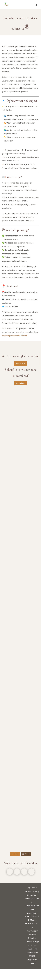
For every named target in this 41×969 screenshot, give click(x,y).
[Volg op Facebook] (10, 871)
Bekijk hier (20, 363)
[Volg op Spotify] (31, 871)
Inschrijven (20, 383)
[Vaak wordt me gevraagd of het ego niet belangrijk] (20, 750)
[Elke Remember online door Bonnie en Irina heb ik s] (20, 466)
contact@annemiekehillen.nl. (14, 336)
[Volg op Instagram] (17, 871)
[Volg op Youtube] (24, 871)
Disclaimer (31, 895)
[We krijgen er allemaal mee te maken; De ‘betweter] (20, 605)
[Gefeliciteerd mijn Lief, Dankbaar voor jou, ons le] (20, 841)
